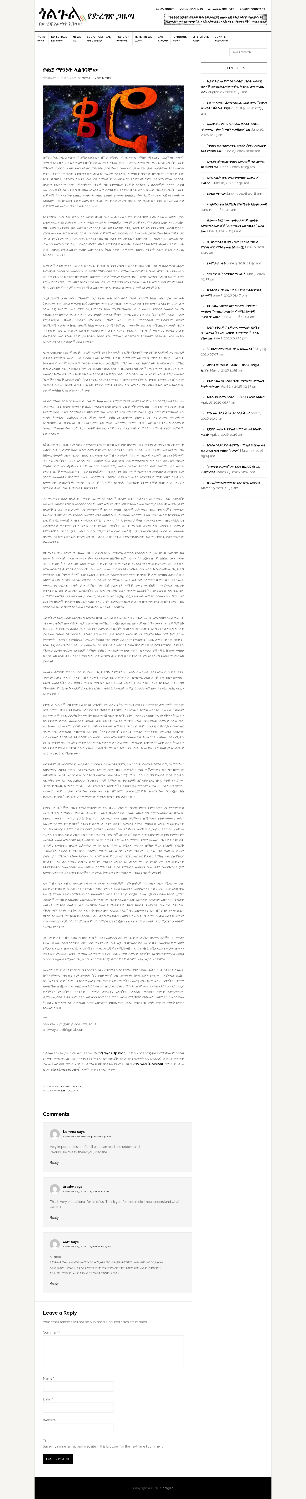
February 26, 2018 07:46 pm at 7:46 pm (87, 1136)
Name (48, 1378)
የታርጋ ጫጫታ (216, 194)
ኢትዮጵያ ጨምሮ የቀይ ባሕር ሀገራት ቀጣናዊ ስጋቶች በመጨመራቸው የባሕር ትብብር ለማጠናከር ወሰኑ (232, 86)
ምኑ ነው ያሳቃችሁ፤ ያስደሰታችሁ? (228, 413)
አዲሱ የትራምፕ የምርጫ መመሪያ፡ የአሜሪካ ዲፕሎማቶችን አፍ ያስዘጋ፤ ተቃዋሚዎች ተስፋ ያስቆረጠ (231, 332)
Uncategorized (70, 1086)
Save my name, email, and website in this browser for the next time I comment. (103, 1446)
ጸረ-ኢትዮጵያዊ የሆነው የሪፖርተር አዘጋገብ (233, 483)
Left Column (69, 1090)
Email (48, 1399)
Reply (54, 1163)
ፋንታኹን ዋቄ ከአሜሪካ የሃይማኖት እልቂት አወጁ (237, 204)
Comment (51, 1332)
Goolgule (86, 17)
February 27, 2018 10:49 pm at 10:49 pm (87, 1246)
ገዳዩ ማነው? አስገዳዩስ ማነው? (226, 274)
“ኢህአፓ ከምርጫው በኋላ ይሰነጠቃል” (230, 349)
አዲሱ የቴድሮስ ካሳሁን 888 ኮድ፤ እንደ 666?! (236, 397)
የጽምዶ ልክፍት (216, 263)
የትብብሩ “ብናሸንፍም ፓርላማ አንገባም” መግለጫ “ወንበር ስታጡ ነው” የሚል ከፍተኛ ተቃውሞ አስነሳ (229, 311)
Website (49, 1420)
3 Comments (103, 78)
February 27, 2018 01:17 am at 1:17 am (86, 1191)
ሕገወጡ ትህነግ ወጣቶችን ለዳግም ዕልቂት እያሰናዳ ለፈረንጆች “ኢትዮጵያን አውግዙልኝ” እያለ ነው (232, 225)
